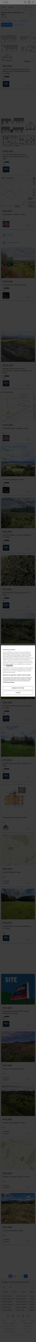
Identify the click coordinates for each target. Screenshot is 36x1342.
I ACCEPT (18, 692)
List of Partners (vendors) (8, 682)
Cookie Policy (9, 665)
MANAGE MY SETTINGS (18, 688)
